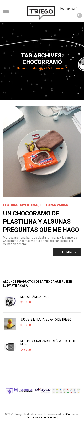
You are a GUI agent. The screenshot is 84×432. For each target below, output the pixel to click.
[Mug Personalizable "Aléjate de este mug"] (10, 346)
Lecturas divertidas (20, 205)
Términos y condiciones (41, 417)
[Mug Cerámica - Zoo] (10, 301)
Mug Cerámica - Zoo (35, 296)
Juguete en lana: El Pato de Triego (45, 319)
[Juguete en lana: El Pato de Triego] (10, 324)
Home (21, 68)
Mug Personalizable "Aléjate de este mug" (48, 342)
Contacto (72, 414)
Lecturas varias (54, 205)
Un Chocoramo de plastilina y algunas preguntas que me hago (41, 221)
